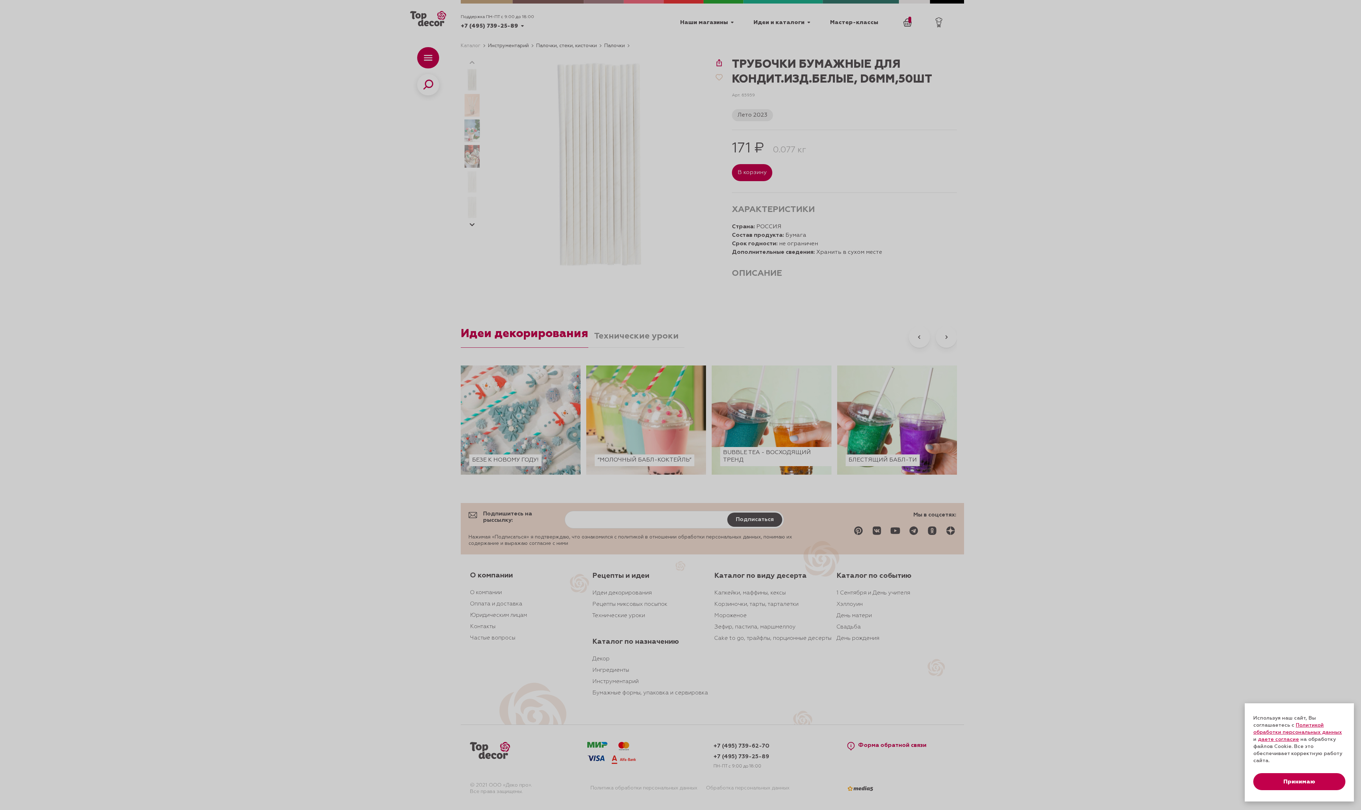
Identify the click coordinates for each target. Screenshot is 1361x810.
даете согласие (1278, 739)
